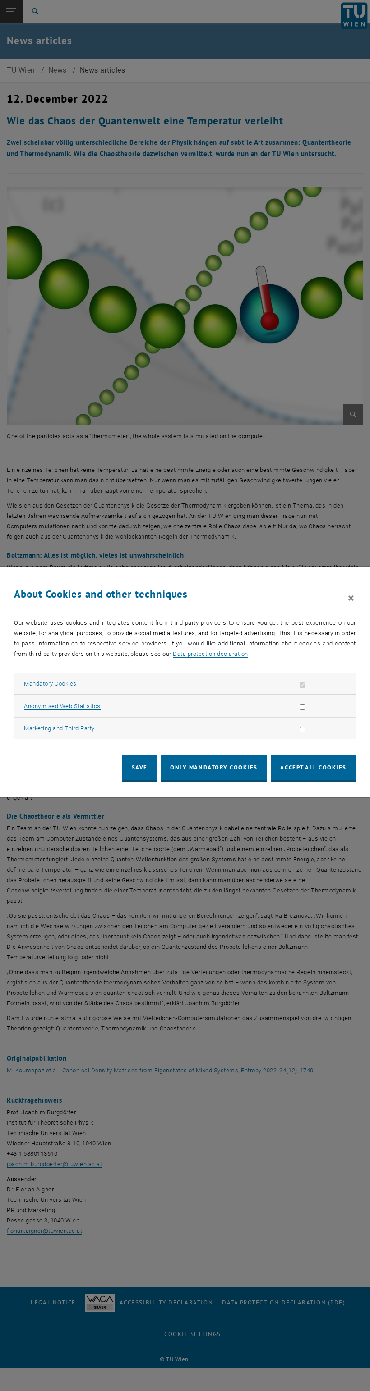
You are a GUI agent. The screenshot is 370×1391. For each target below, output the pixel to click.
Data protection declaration (210, 653)
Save (140, 767)
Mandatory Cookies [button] (50, 683)
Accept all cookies (313, 767)
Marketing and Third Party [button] (59, 728)
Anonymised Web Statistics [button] (62, 706)
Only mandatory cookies (214, 767)
